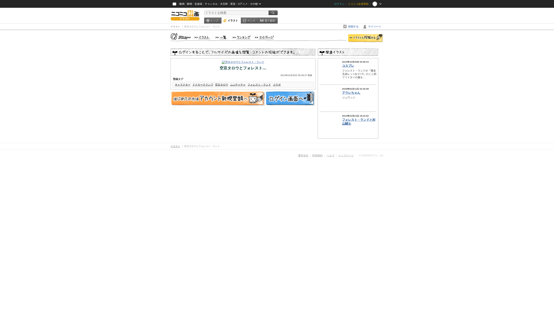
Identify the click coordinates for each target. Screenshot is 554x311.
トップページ (346, 155)
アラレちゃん (351, 92)
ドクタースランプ (202, 84)
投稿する (353, 26)
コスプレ (348, 65)
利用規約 (317, 155)
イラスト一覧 (221, 38)
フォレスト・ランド (259, 84)
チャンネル (211, 4)
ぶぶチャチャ (238, 84)
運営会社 (303, 155)
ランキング (241, 38)
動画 (182, 4)
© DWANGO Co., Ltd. (371, 155)
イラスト (233, 20)
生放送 (198, 4)
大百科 (224, 4)
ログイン (339, 4)
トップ (214, 20)
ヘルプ (330, 155)
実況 (232, 4)
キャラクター (182, 84)
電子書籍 (269, 20)
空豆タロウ (221, 84)
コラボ (277, 84)
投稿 (365, 38)
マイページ (374, 26)
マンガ (251, 20)
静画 (189, 4)
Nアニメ (243, 4)
